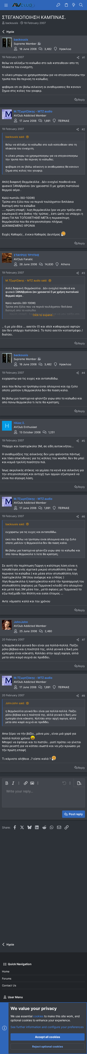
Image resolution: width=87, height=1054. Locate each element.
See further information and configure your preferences (47, 1027)
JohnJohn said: (15, 703)
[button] (6, 5)
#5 (83, 440)
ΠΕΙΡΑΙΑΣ (63, 120)
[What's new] (73, 5)
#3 (83, 273)
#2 (83, 129)
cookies (38, 1016)
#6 (83, 516)
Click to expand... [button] (44, 315)
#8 (83, 695)
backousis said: (15, 136)
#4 (83, 372)
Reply (81, 99)
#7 (83, 639)
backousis (11, 23)
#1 (83, 57)
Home (6, 971)
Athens (65, 264)
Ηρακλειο (65, 49)
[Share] (78, 57)
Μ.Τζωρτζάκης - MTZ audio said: (26, 280)
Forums (6, 978)
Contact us (9, 985)
